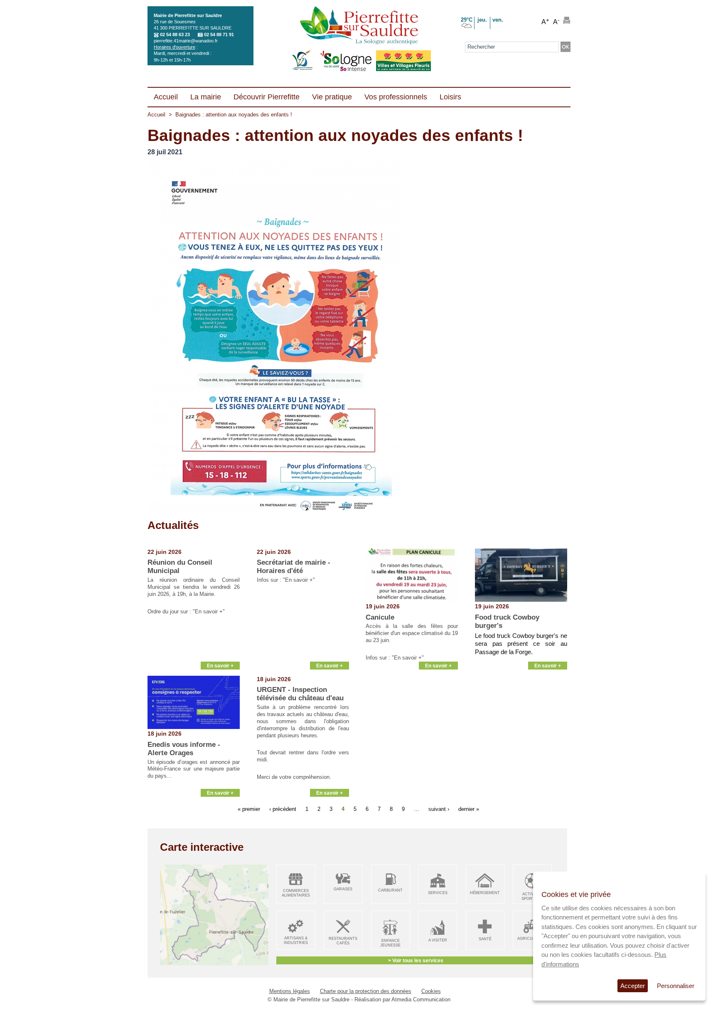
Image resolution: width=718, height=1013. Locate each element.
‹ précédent (282, 809)
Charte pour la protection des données (365, 991)
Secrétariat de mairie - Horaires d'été (293, 566)
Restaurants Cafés (343, 940)
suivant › (438, 809)
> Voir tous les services (415, 960)
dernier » (468, 809)
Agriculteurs (532, 938)
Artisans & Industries (296, 940)
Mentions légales (289, 991)
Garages (343, 889)
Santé (485, 939)
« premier (249, 809)
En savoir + (220, 665)
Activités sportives (532, 896)
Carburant (390, 890)
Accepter (632, 985)
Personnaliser (675, 985)
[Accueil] (358, 26)
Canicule (380, 617)
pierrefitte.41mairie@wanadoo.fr (186, 40)
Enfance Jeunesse (390, 943)
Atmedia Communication (420, 999)
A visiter (437, 940)
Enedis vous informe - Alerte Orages (184, 749)
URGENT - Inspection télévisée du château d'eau (300, 694)
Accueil (156, 114)
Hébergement (485, 893)
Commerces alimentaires (296, 893)
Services (438, 893)
